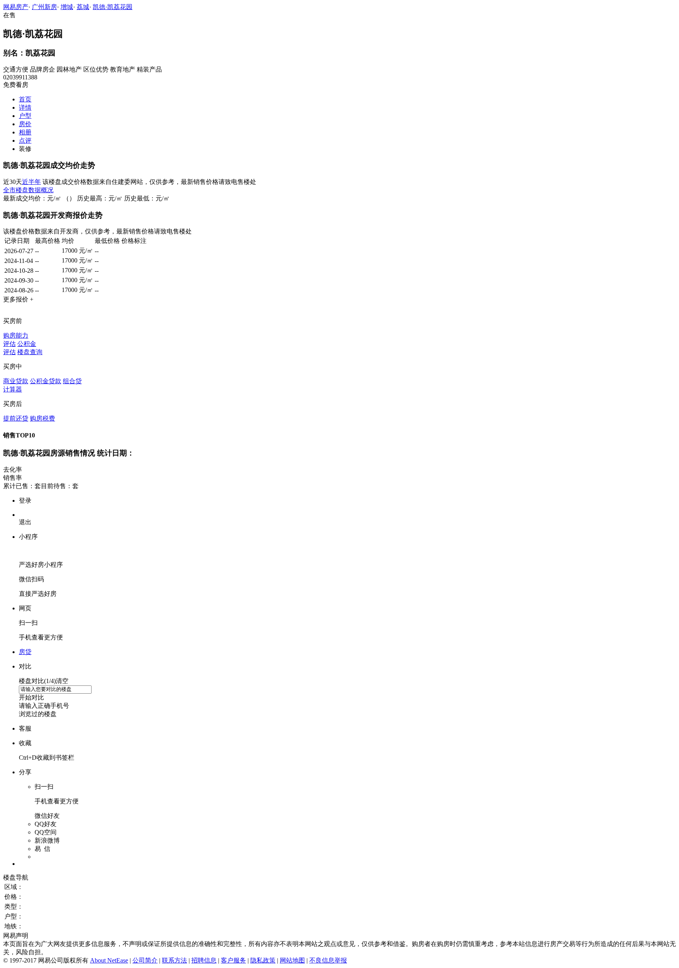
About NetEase (109, 960)
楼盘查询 (29, 352)
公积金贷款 (45, 381)
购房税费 (42, 418)
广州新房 (44, 7)
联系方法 (174, 960)
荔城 (83, 7)
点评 (25, 140)
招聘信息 (204, 960)
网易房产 (15, 7)
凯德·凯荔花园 (112, 7)
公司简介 (145, 960)
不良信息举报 (328, 960)
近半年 (31, 181)
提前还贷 (15, 418)
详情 (25, 107)
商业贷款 (15, 381)
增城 (67, 7)
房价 (25, 124)
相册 (25, 132)
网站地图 (292, 960)
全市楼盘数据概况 (28, 190)
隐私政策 (262, 960)
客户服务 (233, 960)
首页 (25, 99)
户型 (25, 115)
